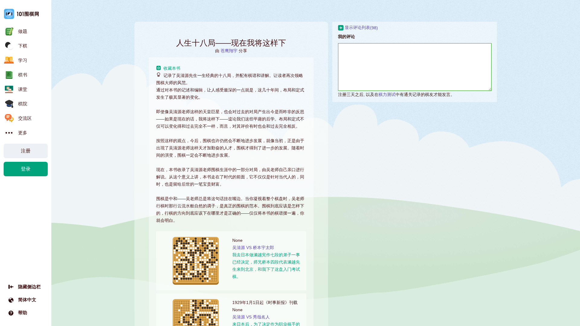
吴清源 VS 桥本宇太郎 (253, 247)
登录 (26, 168)
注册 (26, 150)
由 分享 (231, 50)
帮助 (22, 312)
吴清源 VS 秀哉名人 (251, 317)
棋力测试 (387, 94)
